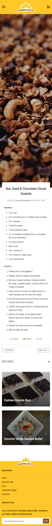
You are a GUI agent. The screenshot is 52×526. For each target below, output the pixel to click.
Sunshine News (9, 490)
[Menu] (3, 7)
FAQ (3, 486)
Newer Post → (44, 350)
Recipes (6, 494)
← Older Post (8, 350)
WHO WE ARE (7, 482)
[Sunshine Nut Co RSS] (49, 361)
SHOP (4, 478)
